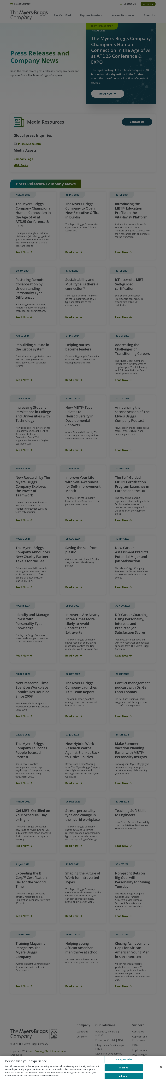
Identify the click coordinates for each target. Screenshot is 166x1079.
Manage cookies (123, 1059)
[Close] (160, 1067)
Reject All (123, 1067)
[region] (83, 1067)
